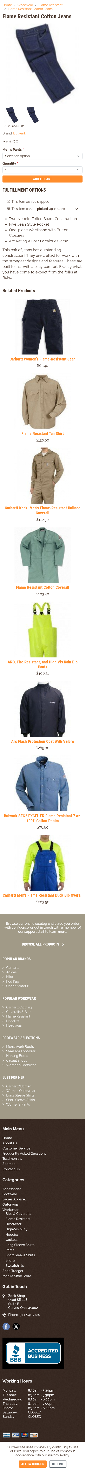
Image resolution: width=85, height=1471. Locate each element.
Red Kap (12, 981)
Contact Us (11, 1169)
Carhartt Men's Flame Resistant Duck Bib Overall (43, 895)
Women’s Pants (18, 1104)
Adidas (11, 972)
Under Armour (17, 986)
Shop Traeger (12, 1271)
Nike (9, 977)
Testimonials (12, 1159)
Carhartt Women (18, 1086)
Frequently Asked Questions (24, 1153)
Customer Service (16, 1148)
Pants (10, 1250)
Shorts (11, 1260)
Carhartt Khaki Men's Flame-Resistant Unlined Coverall (42, 510)
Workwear (10, 1210)
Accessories (11, 1189)
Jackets (12, 1240)
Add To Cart (42, 179)
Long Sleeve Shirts (20, 1095)
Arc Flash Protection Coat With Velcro (42, 741)
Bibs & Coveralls (18, 1214)
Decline (58, 1464)
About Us (9, 1143)
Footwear (9, 1194)
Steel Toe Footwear (20, 1051)
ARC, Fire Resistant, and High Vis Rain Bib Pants (43, 664)
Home (7, 1138)
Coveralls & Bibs (18, 1012)
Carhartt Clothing (19, 1007)
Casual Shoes (16, 1060)
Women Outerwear (20, 1091)
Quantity (10, 163)
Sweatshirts (15, 1266)
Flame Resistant (18, 1016)
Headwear (14, 1025)
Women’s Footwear (21, 1065)
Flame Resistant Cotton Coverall (42, 587)
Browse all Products (40, 944)
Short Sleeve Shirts (20, 1100)
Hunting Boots (17, 1056)
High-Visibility (16, 1229)
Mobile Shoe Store (16, 1276)
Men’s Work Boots (20, 1047)
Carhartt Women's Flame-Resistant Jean (42, 359)
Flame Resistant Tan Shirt (42, 433)
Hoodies (12, 1021)
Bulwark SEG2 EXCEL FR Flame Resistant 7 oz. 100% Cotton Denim (42, 818)
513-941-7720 (30, 1315)
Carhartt (12, 968)
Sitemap (8, 1164)
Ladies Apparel (14, 1199)
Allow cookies (32, 1464)
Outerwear (10, 1204)
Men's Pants (13, 150)
